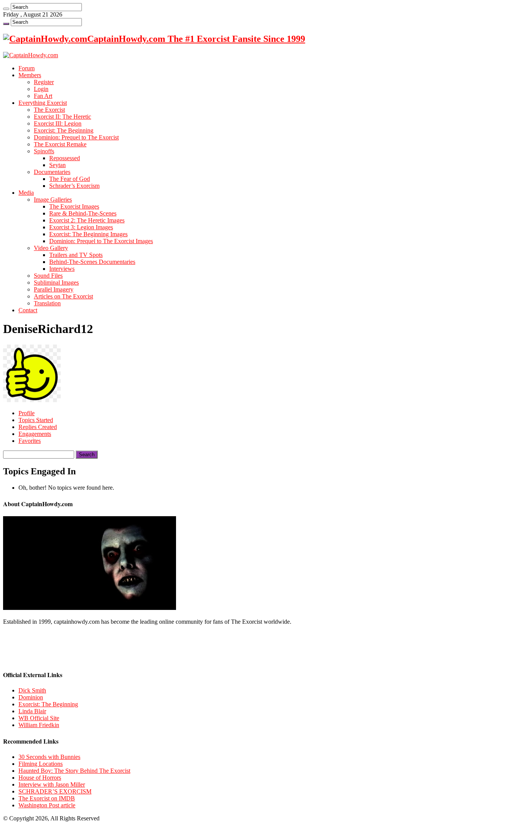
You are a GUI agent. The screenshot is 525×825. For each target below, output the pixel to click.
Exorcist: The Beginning (63, 130)
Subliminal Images (56, 282)
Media (26, 192)
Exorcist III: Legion (57, 123)
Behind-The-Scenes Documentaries (92, 261)
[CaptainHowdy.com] (30, 55)
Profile (26, 413)
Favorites (29, 440)
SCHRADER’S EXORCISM (54, 791)
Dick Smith (32, 690)
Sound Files (48, 275)
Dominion (30, 697)
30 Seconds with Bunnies (49, 757)
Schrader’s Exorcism (74, 185)
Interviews (62, 268)
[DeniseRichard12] (32, 400)
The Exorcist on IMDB (46, 798)
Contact (27, 310)
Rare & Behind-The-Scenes (82, 213)
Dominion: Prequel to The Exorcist (76, 137)
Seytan (57, 165)
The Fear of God (69, 179)
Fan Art (43, 96)
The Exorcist (49, 109)
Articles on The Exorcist (63, 296)
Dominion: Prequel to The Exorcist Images (101, 241)
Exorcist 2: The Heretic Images (87, 220)
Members (29, 75)
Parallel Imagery (53, 289)
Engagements (34, 434)
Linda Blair (32, 711)
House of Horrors (39, 777)
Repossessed (64, 158)
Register (44, 82)
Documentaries (52, 172)
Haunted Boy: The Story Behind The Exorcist (74, 770)
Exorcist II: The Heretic (62, 116)
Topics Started (35, 420)
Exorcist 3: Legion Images (81, 227)
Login (41, 89)
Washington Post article (46, 805)
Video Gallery (51, 248)
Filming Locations (40, 763)
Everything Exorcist (42, 102)
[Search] (6, 9)
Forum (26, 68)
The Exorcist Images (74, 206)
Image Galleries (53, 199)
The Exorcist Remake (60, 144)
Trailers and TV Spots (76, 255)
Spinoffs (44, 151)
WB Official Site (38, 718)
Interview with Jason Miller (51, 784)
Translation (47, 303)
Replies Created (37, 427)
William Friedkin (38, 725)
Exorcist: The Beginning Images (88, 234)
